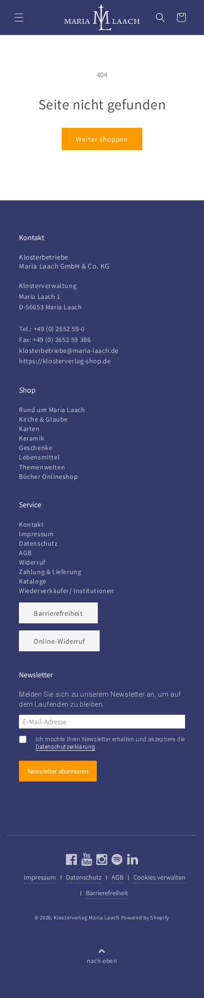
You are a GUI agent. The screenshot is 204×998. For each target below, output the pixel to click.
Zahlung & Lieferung (50, 571)
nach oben (102, 960)
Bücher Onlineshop (48, 476)
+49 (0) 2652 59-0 (59, 328)
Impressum (36, 534)
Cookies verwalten (159, 876)
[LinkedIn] (132, 861)
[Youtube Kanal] (86, 861)
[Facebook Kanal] (71, 861)
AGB (25, 552)
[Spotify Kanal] (116, 861)
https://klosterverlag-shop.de (65, 360)
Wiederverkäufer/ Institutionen (66, 590)
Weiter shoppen (102, 139)
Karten (29, 428)
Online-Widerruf (59, 641)
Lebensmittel (39, 457)
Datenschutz (38, 543)
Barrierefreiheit (58, 613)
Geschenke (35, 447)
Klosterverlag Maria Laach (87, 917)
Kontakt (31, 524)
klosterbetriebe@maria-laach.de (69, 350)
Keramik (31, 438)
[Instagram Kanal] (101, 861)
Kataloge (32, 581)
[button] (19, 17)
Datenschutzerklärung (65, 747)
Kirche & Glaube (43, 419)
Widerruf (32, 562)
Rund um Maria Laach (52, 409)
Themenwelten (42, 467)
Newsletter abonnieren (58, 771)
